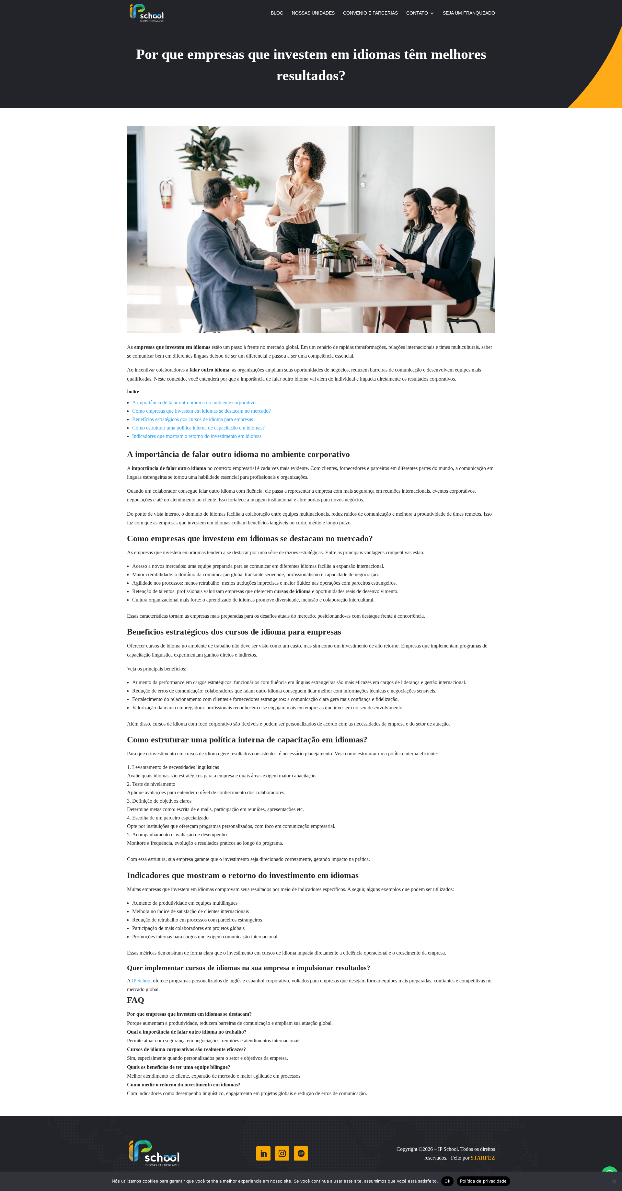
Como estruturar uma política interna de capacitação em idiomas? (198, 427)
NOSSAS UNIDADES (313, 13)
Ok (447, 1181)
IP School (141, 980)
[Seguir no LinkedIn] (263, 1153)
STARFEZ (483, 1158)
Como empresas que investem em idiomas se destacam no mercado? (201, 411)
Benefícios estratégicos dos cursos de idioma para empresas (192, 419)
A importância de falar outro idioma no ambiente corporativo (194, 402)
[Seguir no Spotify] (301, 1153)
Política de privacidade (483, 1181)
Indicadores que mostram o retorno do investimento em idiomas (196, 436)
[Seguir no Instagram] (282, 1153)
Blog (277, 13)
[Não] (614, 1181)
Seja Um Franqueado (469, 13)
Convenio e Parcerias (370, 13)
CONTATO (417, 13)
